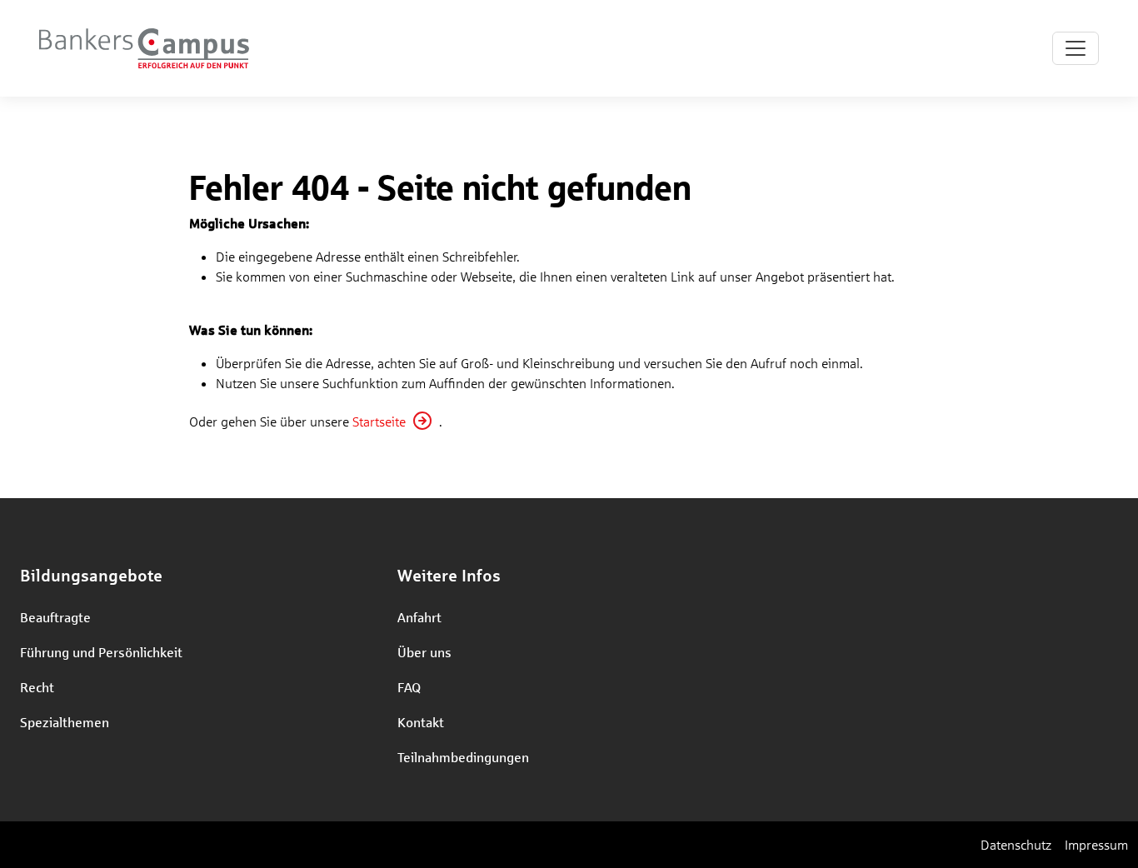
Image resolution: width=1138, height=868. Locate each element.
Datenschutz (1016, 844)
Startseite (379, 421)
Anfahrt (419, 617)
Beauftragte (55, 617)
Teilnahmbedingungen (463, 757)
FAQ (409, 687)
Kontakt (420, 722)
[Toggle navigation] (1075, 48)
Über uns (424, 652)
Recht (37, 687)
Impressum (1096, 844)
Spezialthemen (64, 722)
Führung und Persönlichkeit (101, 652)
